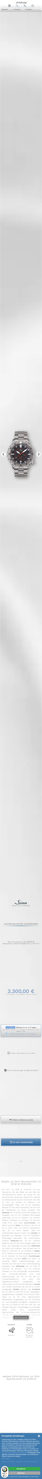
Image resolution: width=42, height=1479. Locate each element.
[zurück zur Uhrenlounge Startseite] (21, 2)
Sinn (19, 9)
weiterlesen (21, 1317)
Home (6, 9)
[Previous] (3, 454)
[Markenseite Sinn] (21, 908)
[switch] (5, 1476)
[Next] (38, 454)
